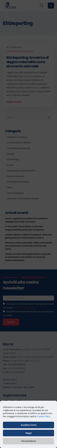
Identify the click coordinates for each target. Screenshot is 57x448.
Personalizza (28, 441)
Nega (28, 433)
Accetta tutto (28, 425)
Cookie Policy (43, 416)
